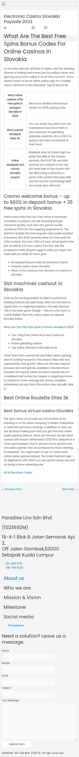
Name (5, 650)
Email (5, 675)
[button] (39, 38)
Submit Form (17, 744)
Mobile (6, 663)
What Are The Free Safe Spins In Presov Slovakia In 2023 (38, 327)
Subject (6, 688)
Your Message (10, 700)
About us (14, 578)
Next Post (69, 489)
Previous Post (12, 489)
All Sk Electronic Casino (18, 472)
